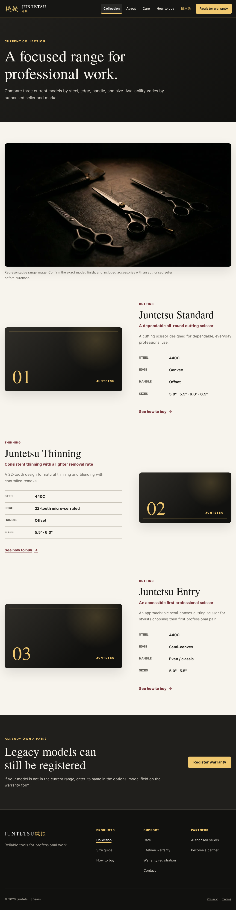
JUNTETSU (25, 833)
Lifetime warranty (157, 850)
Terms (226, 899)
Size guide (104, 850)
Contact (150, 870)
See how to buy (155, 411)
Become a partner (204, 850)
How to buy (165, 8)
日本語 (186, 8)
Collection (111, 8)
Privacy (212, 899)
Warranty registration (160, 860)
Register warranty (214, 8)
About (131, 8)
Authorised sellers (205, 840)
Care (146, 8)
